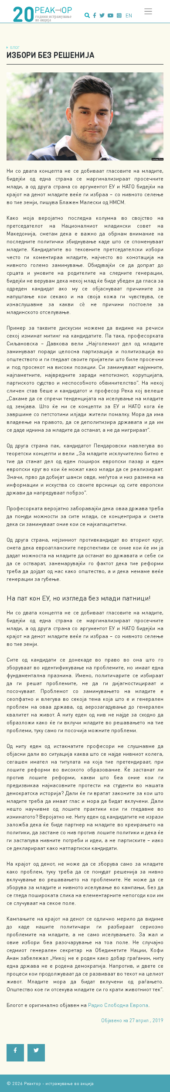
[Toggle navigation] (148, 11)
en (129, 15)
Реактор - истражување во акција (59, 1083)
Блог (15, 47)
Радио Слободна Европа (118, 1005)
